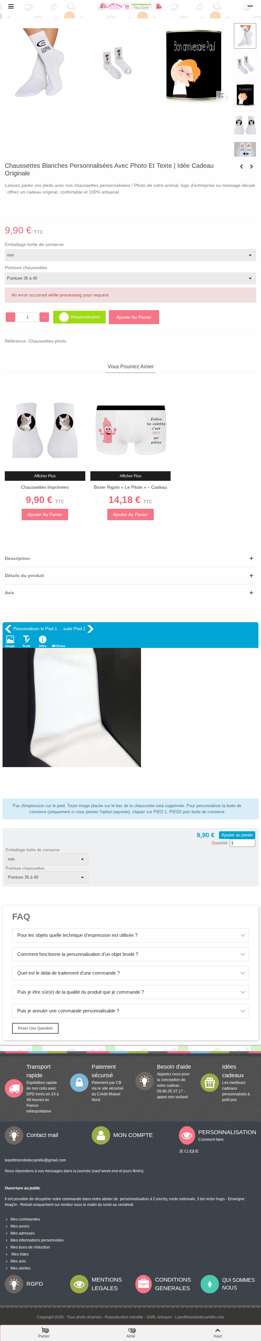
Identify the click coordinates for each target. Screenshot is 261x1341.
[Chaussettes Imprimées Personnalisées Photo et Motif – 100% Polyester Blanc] (45, 425)
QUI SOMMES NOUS (238, 1283)
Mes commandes (25, 1219)
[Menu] (11, 6)
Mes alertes (21, 1268)
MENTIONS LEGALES (107, 1283)
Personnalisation (85, 317)
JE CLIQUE (189, 1151)
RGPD (34, 1284)
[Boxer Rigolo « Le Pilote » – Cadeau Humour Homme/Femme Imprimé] (130, 425)
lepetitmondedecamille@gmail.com (35, 1160)
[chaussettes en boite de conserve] (193, 100)
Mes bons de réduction (30, 1247)
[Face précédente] (8, 629)
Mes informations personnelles (37, 1240)
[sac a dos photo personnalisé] (241, 166)
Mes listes (20, 1254)
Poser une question (35, 1028)
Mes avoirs (20, 1226)
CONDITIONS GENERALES (173, 1283)
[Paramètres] (250, 6)
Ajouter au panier (237, 835)
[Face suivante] (90, 629)
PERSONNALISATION (227, 1132)
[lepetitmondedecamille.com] (130, 6)
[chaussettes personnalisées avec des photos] (116, 100)
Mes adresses (23, 1233)
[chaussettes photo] (221, 95)
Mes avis (18, 1261)
